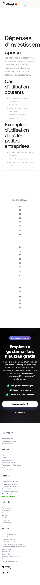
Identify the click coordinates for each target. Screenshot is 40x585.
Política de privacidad (9, 441)
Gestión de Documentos (10, 486)
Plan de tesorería (7, 537)
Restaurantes (6, 508)
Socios (4, 467)
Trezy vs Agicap (7, 549)
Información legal (7, 438)
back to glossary (20, 199)
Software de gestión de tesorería (12, 544)
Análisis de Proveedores (10, 491)
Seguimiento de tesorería (10, 542)
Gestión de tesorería (8, 539)
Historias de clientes (8, 462)
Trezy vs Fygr (6, 551)
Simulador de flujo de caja (10, 556)
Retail (4, 518)
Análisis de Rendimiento (10, 484)
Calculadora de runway (9, 559)
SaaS (4, 513)
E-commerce (6, 510)
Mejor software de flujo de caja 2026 (14, 546)
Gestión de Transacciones (10, 489)
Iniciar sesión (25, 4)
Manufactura (6, 515)
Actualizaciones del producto (11, 465)
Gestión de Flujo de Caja (10, 481)
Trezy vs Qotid (6, 554)
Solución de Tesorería (9, 534)
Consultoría (5, 520)
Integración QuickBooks (10, 470)
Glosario (4, 457)
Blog (3, 455)
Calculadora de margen (9, 561)
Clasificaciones (7, 460)
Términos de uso (7, 443)
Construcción (6, 523)
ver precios (21, 412)
